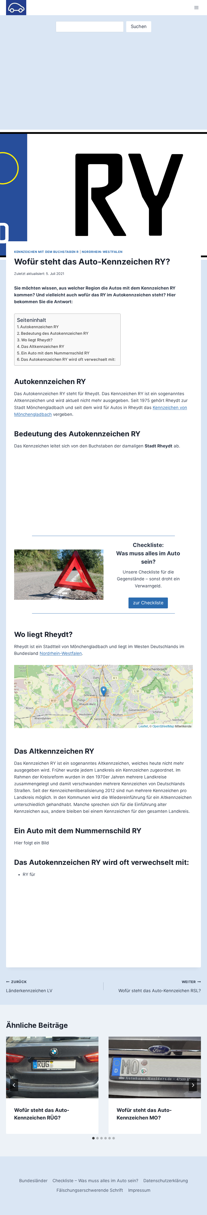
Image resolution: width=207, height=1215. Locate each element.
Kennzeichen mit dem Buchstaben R (46, 252)
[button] (103, 691)
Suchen (139, 26)
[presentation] (52, 1067)
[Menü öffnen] (196, 7)
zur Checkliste (148, 602)
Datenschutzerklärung (165, 1180)
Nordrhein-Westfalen (102, 252)
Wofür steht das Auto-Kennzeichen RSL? (159, 986)
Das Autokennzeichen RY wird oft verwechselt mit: (68, 359)
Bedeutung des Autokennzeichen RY (55, 333)
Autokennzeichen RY (39, 326)
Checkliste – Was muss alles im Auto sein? (95, 1180)
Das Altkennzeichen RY (42, 346)
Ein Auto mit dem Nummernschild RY (55, 353)
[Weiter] (193, 1085)
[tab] (93, 1138)
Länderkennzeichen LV (29, 986)
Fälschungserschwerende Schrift (90, 1190)
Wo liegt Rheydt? (37, 340)
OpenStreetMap (163, 726)
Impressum (139, 1190)
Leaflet (143, 726)
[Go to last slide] (14, 1085)
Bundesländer (33, 1180)
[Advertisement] (103, 71)
